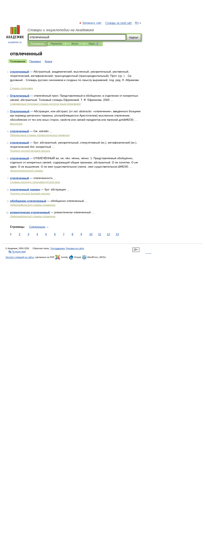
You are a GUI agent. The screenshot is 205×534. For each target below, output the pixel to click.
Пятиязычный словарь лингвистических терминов (39, 135)
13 (117, 234)
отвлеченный (19, 71)
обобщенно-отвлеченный (28, 200)
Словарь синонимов (21, 88)
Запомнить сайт (92, 23)
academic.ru (15, 42)
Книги (74, 43)
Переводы (56, 43)
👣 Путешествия (17, 251)
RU (137, 23)
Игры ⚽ (93, 43)
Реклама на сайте (75, 248)
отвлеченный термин (25, 189)
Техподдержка (57, 248)
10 (90, 234)
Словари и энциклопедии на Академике (60, 30)
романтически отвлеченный (30, 212)
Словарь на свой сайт (118, 23)
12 (108, 234)
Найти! (133, 37)
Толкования (37, 43)
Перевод (35, 61)
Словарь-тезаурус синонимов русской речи (35, 182)
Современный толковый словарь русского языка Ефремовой (45, 104)
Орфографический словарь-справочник (32, 205)
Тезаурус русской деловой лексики (30, 151)
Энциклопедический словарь (26, 170)
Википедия (16, 123)
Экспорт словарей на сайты (19, 257)
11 (99, 234)
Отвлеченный (19, 95)
